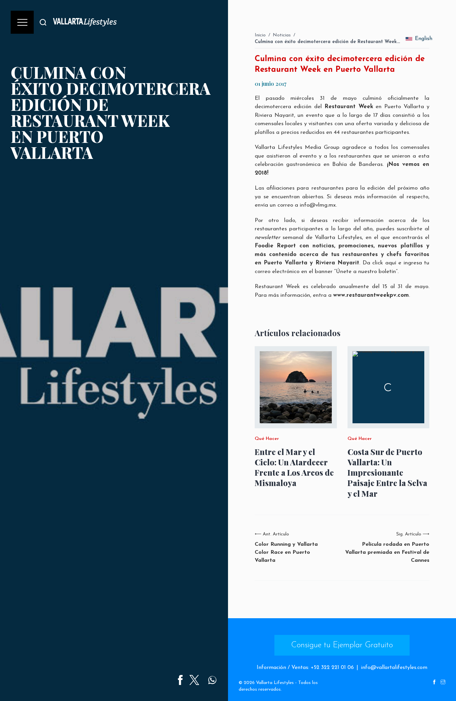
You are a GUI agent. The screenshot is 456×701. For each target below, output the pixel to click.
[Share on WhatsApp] (212, 680)
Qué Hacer (267, 439)
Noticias (282, 35)
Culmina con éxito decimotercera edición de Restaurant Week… (327, 41)
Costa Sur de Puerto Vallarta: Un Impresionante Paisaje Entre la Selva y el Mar (387, 473)
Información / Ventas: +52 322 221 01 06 (305, 667)
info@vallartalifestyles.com (394, 667)
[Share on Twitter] (194, 680)
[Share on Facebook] (180, 680)
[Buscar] (43, 22)
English (422, 38)
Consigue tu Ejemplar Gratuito (342, 645)
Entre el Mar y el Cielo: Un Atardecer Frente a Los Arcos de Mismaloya (294, 467)
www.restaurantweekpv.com (371, 295)
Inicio (260, 35)
